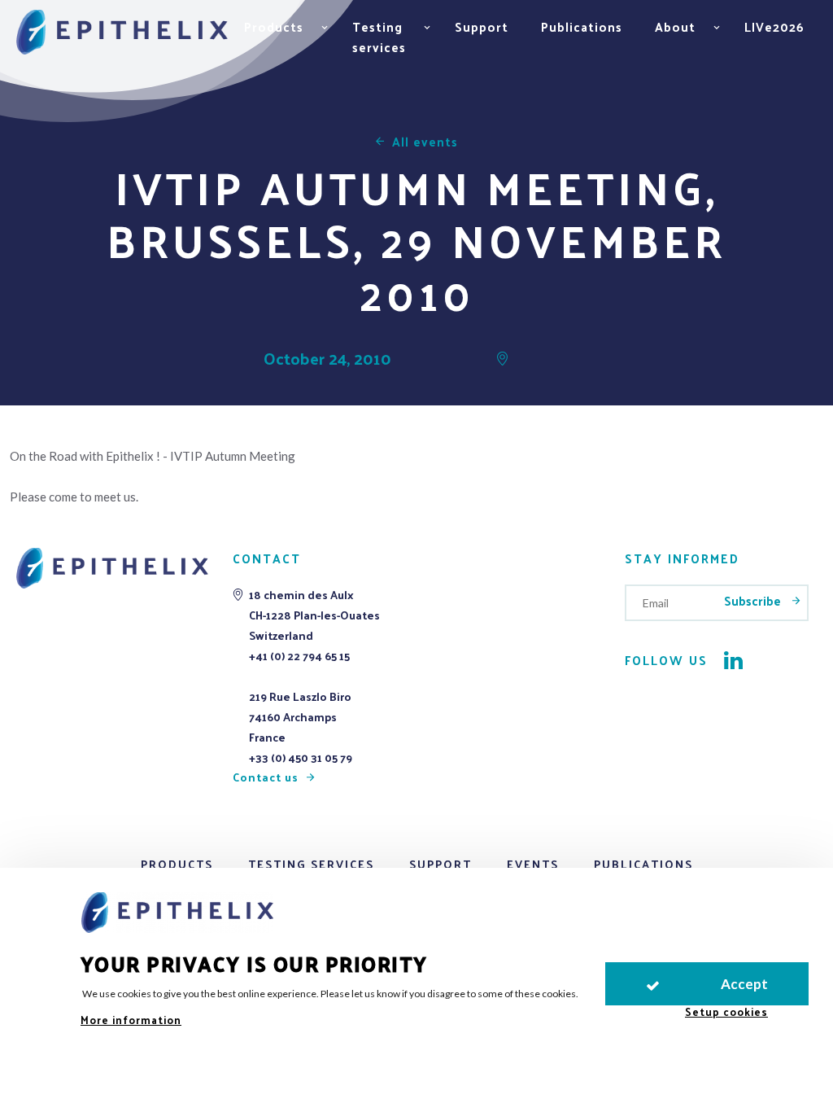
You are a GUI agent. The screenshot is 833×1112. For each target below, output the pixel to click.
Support (481, 26)
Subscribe (754, 600)
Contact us (266, 777)
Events (533, 864)
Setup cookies (726, 1011)
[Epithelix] (122, 33)
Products (177, 864)
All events (425, 141)
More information (131, 1019)
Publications (581, 26)
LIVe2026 (774, 26)
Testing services (311, 864)
